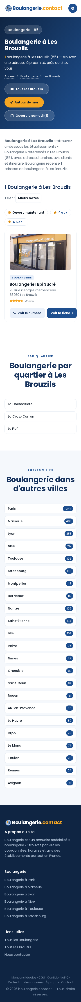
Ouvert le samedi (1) (32, 115)
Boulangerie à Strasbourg (25, 916)
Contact (67, 982)
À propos (52, 982)
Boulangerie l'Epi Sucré (33, 284)
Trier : (9, 198)
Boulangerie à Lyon (19, 894)
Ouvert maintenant (28, 212)
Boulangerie (38, 8)
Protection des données (26, 982)
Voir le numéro (29, 313)
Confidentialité (57, 977)
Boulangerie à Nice (19, 901)
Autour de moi (26, 102)
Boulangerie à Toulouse (23, 908)
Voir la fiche (60, 313)
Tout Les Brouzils (29, 89)
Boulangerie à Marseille (23, 887)
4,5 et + (19, 222)
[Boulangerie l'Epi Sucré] (40, 252)
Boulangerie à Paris (20, 880)
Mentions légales (23, 977)
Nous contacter (17, 954)
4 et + (63, 212)
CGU (41, 977)
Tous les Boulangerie (21, 940)
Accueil (9, 76)
